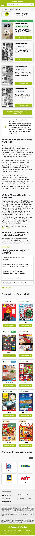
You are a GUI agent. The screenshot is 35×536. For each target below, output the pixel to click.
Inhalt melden (18, 530)
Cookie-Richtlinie (27, 530)
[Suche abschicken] (32, 4)
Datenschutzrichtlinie (8, 533)
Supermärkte (9, 9)
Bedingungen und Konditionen (24, 533)
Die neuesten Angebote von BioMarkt (17, 112)
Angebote (8, 495)
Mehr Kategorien (6, 501)
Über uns (10, 530)
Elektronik (8, 498)
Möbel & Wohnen (25, 498)
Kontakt (5, 530)
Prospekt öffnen (23, 38)
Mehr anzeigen (6, 227)
